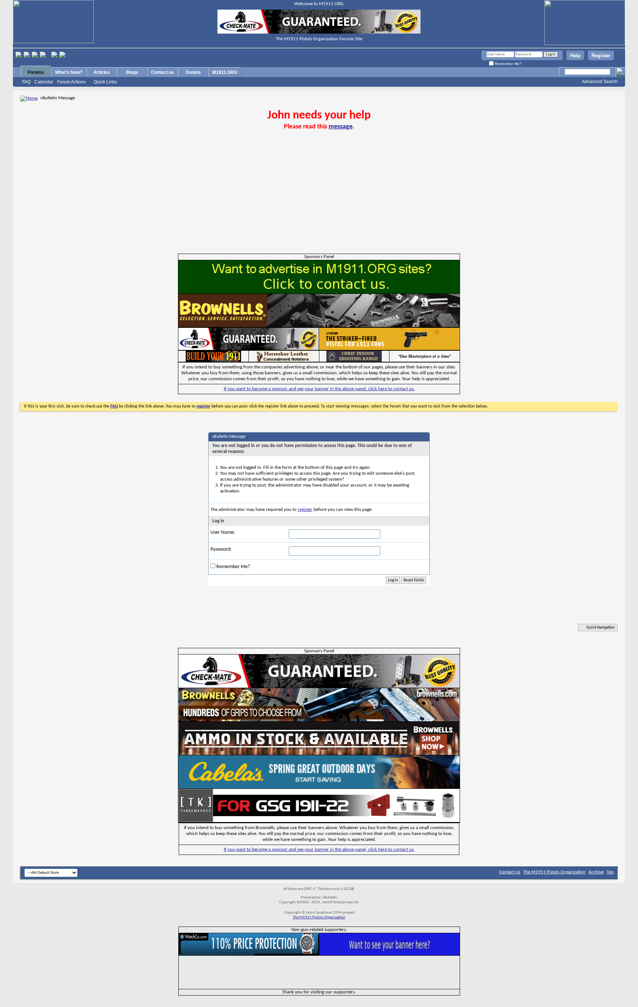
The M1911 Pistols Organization (554, 872)
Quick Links (105, 82)
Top (610, 872)
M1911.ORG (224, 72)
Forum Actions (71, 82)
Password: (220, 549)
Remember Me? (508, 64)
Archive (596, 872)
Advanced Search (600, 81)
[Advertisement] (319, 198)
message (341, 126)
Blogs (132, 72)
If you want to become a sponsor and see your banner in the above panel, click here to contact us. (319, 388)
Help (575, 55)
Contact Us (509, 872)
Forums (36, 72)
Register (600, 55)
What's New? (68, 72)
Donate (193, 72)
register (305, 509)
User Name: (222, 532)
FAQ (26, 82)
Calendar (43, 82)
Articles (101, 72)
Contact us (162, 72)
